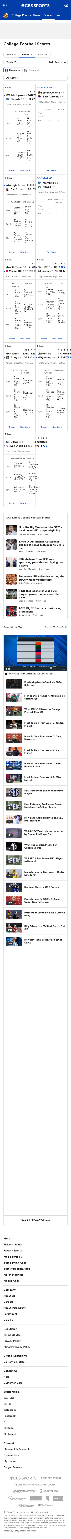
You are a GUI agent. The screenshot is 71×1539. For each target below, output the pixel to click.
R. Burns (18, 320)
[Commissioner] (39, 1497)
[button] (5, 5)
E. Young (17, 391)
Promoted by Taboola (54, 627)
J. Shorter (61, 315)
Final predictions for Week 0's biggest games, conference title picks (39, 594)
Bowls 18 (42, 54)
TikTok (7, 1404)
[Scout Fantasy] (26, 1505)
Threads (8, 1428)
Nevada (15, 99)
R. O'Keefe (50, 315)
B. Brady (18, 475)
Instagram (9, 1410)
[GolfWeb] (45, 1505)
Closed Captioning (15, 1355)
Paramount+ (11, 1314)
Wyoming (45, 357)
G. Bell (32, 474)
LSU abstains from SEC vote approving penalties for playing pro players (41, 562)
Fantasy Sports (12, 1250)
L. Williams (61, 379)
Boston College (50, 92)
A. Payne (17, 234)
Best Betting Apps (14, 1262)
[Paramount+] (17, 1497)
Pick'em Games (13, 1244)
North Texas (14, 267)
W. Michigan (15, 95)
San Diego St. (18, 446)
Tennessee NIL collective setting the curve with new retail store (41, 578)
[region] (35, 653)
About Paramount (14, 1308)
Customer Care (13, 1383)
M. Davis (60, 300)
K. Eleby (19, 119)
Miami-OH (15, 271)
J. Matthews (34, 486)
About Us (9, 1296)
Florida (44, 271)
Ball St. (15, 189)
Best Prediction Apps (16, 1268)
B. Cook (16, 378)
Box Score (25, 170)
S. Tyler (20, 134)
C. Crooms (20, 151)
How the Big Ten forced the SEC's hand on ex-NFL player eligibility (40, 529)
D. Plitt (29, 207)
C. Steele (28, 221)
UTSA (14, 442)
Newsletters (11, 1455)
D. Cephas (50, 406)
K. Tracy (28, 305)
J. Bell (29, 150)
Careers (8, 1302)
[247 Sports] (24, 1490)
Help (6, 1377)
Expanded (15, 70)
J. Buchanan (28, 392)
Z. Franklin (19, 487)
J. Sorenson (28, 321)
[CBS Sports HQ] (51, 1477)
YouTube (8, 1398)
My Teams (9, 1461)
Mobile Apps (11, 1280)
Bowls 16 (11, 54)
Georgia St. (14, 185)
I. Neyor (61, 408)
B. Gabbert (28, 291)
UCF (45, 267)
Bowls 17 (27, 54)
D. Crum (49, 378)
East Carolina (51, 96)
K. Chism (17, 406)
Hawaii (47, 186)
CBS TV (8, 1320)
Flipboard (9, 1434)
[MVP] (58, 1497)
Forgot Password (13, 1467)
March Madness (13, 1274)
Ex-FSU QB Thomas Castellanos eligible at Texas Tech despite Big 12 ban (41, 545)
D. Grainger (18, 207)
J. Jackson (29, 233)
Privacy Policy (12, 1341)
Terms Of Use (12, 1335)
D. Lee (29, 133)
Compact (34, 70)
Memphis (48, 183)
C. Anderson (28, 380)
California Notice (14, 1362)
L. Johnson (33, 463)
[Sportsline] (49, 1490)
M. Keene (49, 289)
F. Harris (18, 463)
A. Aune (18, 291)
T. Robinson (28, 409)
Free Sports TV (12, 1256)
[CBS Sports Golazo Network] (35, 1484)
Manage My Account (16, 1449)
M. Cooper (50, 391)
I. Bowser (50, 301)
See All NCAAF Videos (35, 1220)
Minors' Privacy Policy (16, 1347)
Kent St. (46, 353)
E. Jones (61, 290)
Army (13, 357)
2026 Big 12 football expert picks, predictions (40, 610)
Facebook (9, 1416)
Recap (12, 170)
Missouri (12, 353)
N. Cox (29, 119)
